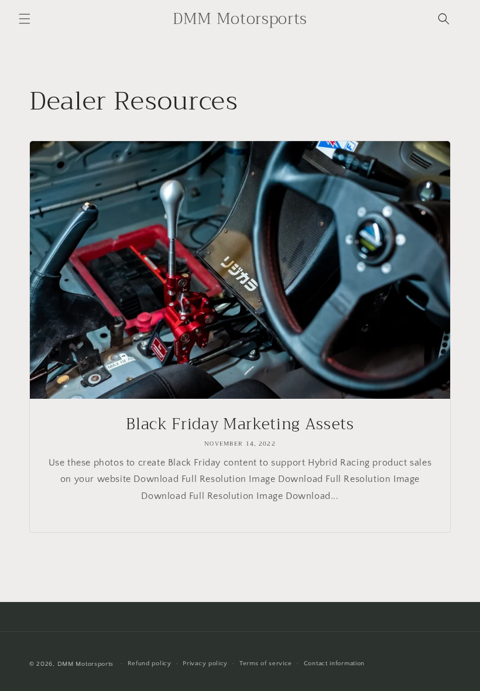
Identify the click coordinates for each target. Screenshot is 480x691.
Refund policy (150, 663)
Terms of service (265, 663)
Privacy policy (205, 663)
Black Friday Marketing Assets (240, 425)
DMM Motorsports (85, 664)
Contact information (334, 663)
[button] (24, 19)
